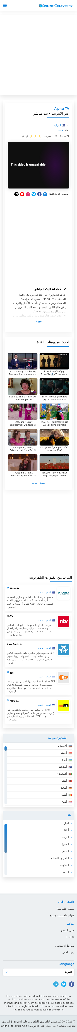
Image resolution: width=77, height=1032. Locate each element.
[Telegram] (56, 984)
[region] (38, 775)
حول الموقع (67, 930)
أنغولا (64, 802)
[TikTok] (16, 194)
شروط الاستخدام (64, 945)
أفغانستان (62, 774)
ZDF (11, 672)
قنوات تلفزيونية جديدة (62, 915)
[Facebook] (39, 194)
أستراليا (63, 767)
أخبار (66, 823)
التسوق (65, 844)
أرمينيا (64, 753)
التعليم (65, 851)
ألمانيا (64, 788)
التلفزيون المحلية (60, 858)
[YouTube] (22, 194)
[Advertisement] (38, 54)
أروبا (64, 760)
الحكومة (64, 865)
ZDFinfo (14, 701)
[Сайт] (45, 194)
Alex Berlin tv (15, 644)
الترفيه (65, 837)
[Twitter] (34, 194)
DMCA (70, 937)
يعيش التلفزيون (65, 909)
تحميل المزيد (38, 483)
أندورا (64, 795)
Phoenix (14, 588)
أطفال (65, 830)
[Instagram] (28, 194)
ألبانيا (64, 781)
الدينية (66, 872)
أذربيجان (62, 746)
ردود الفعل (68, 952)
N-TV (10, 616)
